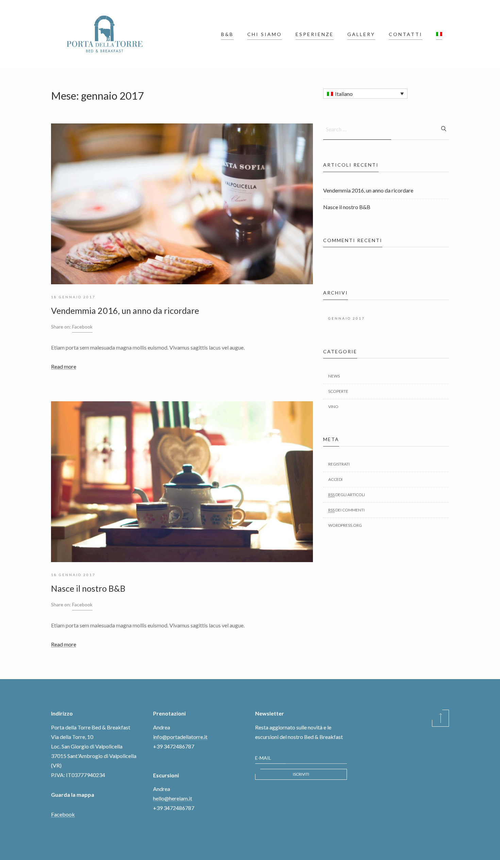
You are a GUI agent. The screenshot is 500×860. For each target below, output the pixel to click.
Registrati (339, 464)
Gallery (361, 34)
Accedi (335, 479)
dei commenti (346, 509)
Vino (333, 406)
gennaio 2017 (346, 318)
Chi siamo (264, 34)
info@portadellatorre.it (180, 736)
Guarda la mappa (72, 794)
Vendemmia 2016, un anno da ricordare (125, 310)
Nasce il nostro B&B (88, 588)
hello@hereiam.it (172, 798)
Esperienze (315, 34)
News (334, 375)
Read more (63, 366)
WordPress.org (345, 525)
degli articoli (346, 494)
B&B (227, 34)
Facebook (82, 327)
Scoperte (338, 391)
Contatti (405, 34)
